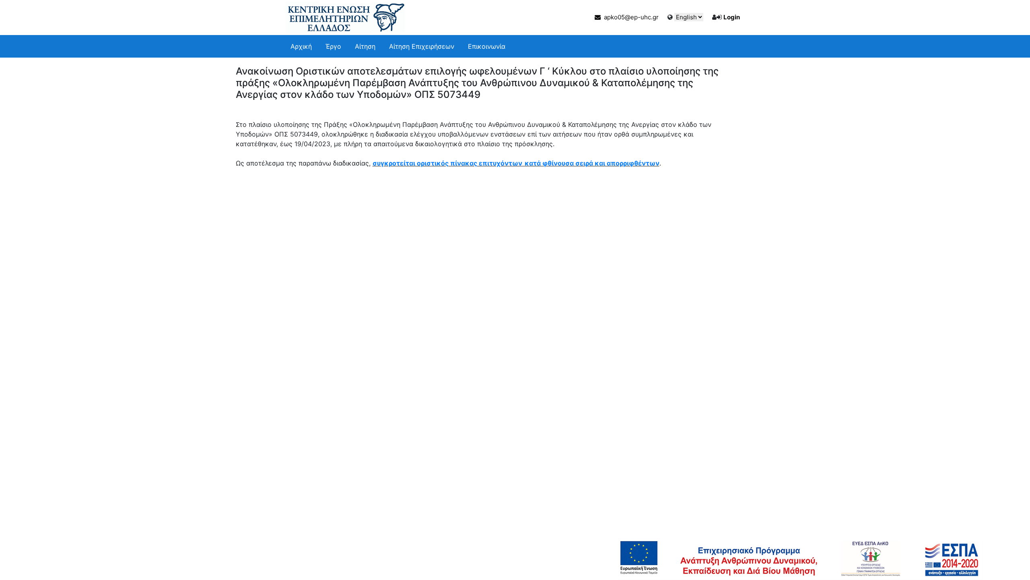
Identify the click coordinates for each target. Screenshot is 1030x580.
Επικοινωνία (486, 46)
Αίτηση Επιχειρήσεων (421, 46)
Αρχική (301, 46)
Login (731, 17)
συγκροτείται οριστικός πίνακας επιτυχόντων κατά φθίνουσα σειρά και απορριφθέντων (516, 163)
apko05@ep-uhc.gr (630, 17)
